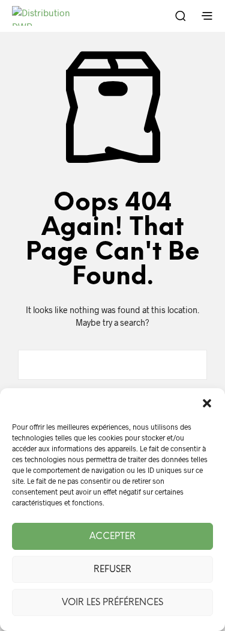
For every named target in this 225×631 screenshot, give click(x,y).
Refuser (112, 570)
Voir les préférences (112, 603)
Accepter (112, 536)
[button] (207, 403)
